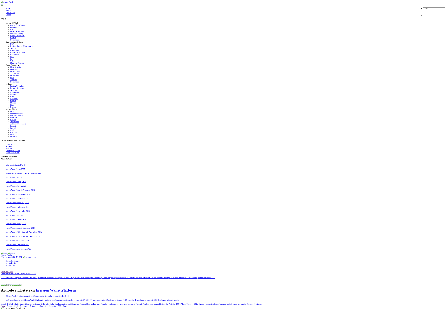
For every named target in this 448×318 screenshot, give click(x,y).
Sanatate (13, 126)
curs (77, 304)
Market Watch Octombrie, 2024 (17, 203)
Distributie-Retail (16, 113)
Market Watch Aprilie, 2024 (16, 219)
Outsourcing (14, 27)
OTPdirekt (182, 304)
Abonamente (10, 265)
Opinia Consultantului (18, 25)
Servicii (13, 128)
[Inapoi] (4, 253)
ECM (12, 57)
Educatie (13, 118)
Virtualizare (14, 73)
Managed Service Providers (90, 304)
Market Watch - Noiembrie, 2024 (18, 198)
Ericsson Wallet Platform (56, 290)
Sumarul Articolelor (13, 261)
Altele (12, 130)
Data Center (14, 76)
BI (11, 59)
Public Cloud (15, 69)
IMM (12, 111)
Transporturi (14, 122)
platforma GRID (39, 304)
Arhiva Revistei (11, 263)
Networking (14, 92)
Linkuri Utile (10, 13)
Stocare (13, 103)
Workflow (104, 304)
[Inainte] (11, 253)
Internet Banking (16, 34)
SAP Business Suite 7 (224, 304)
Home (8, 8)
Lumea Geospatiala (17, 36)
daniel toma (71, 304)
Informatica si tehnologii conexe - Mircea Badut (23, 173)
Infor (47, 304)
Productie (13, 136)
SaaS (12, 78)
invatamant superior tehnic (206, 304)
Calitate (13, 38)
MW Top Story (7, 272)
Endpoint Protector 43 (169, 304)
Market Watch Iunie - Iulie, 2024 (18, 211)
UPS (12, 97)
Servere (13, 101)
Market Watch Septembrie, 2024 (17, 207)
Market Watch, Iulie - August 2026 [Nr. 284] (12, 256)
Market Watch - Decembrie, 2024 (18, 194)
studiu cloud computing (58, 304)
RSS (59, 306)
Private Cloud (15, 71)
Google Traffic (6, 304)
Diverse (13, 107)
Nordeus (146, 304)
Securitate (14, 90)
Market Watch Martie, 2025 (16, 186)
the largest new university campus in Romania (125, 304)
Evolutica (15, 304)
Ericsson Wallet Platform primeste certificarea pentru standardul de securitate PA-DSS (37, 296)
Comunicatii (14, 55)
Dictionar (33, 306)
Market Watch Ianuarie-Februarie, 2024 (20, 228)
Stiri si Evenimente (12, 153)
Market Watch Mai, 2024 (15, 215)
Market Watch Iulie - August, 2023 (18, 249)
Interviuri (9, 149)
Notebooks (14, 99)
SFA (12, 105)
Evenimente (14, 40)
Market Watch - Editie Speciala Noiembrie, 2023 (23, 236)
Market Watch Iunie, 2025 (15, 169)
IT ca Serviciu (15, 67)
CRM (12, 61)
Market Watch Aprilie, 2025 (16, 182)
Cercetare (13, 132)
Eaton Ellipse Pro (26, 304)
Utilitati (13, 120)
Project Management (17, 31)
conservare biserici (239, 304)
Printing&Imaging (17, 86)
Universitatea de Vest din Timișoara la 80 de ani (18, 274)
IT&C (12, 134)
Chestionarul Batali (13, 151)
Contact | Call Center (18, 52)
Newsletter (53, 306)
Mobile (13, 94)
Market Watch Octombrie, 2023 (17, 240)
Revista (8, 11)
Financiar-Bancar (16, 115)
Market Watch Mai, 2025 (15, 177)
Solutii (16, 306)
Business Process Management (21, 46)
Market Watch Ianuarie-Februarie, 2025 (20, 190)
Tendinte (13, 48)
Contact (8, 15)
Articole (9, 146)
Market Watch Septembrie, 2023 (17, 245)
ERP (12, 44)
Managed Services (17, 63)
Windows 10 (191, 304)
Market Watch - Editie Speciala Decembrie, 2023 (24, 232)
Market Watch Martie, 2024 (16, 224)
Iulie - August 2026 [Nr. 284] (16, 165)
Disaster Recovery (17, 88)
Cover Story (10, 144)
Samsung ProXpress (254, 304)
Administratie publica (18, 124)
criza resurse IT (155, 304)
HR (11, 29)
